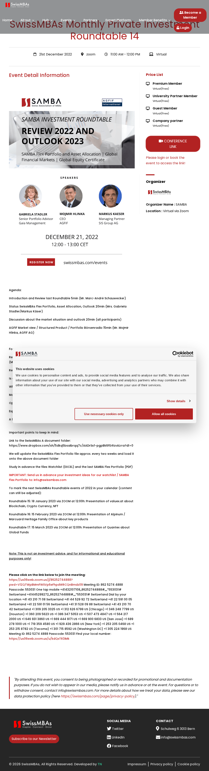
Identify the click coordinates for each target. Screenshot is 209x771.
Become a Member (192, 15)
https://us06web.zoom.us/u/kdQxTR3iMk (39, 639)
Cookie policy (188, 764)
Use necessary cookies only (104, 414)
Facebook (119, 746)
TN (100, 764)
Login (184, 27)
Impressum (137, 764)
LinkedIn (118, 737)
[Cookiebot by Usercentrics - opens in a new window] (175, 354)
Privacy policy (161, 764)
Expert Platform (118, 20)
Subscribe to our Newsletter (34, 738)
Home (7, 20)
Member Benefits (153, 20)
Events (66, 20)
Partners (90, 20)
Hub (45, 20)
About (25, 20)
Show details (176, 401)
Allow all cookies (164, 414)
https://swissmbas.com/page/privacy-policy (98, 696)
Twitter (117, 728)
